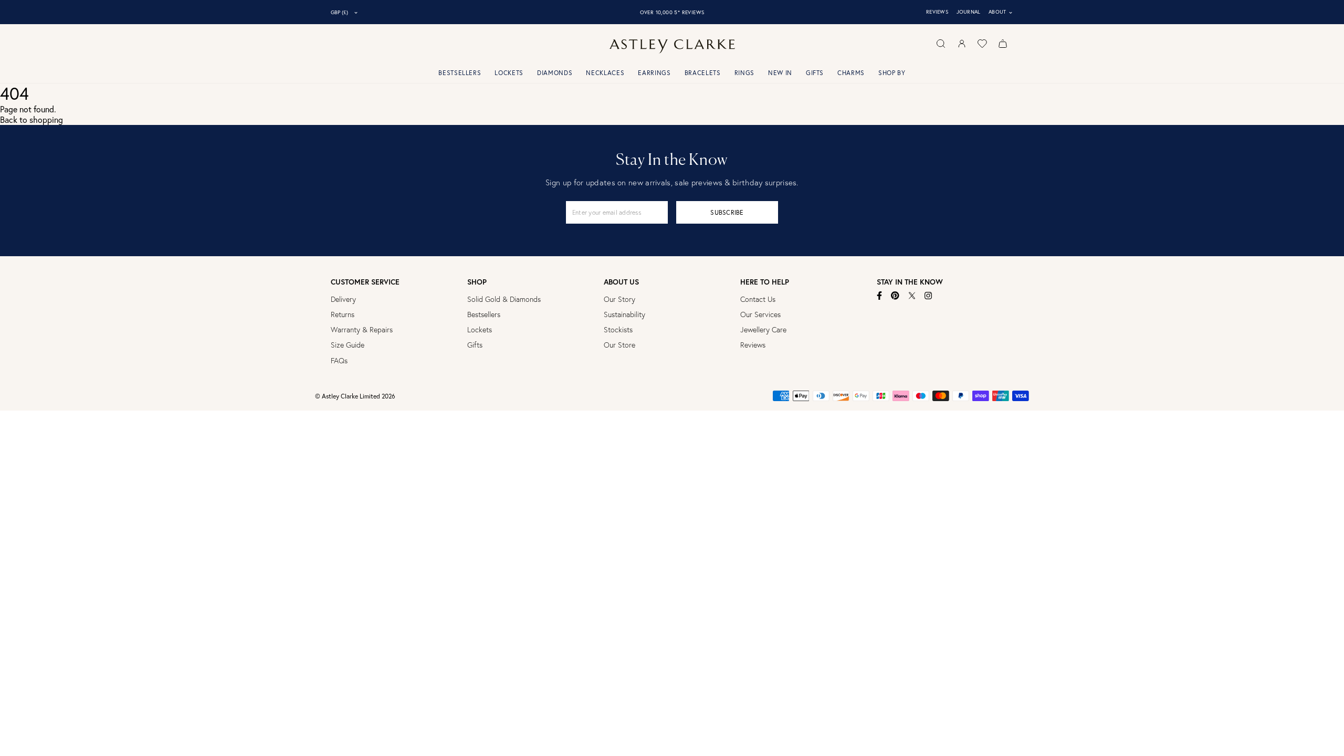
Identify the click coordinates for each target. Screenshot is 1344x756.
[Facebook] (880, 295)
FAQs (339, 360)
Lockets (509, 73)
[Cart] (1002, 43)
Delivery (343, 299)
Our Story (619, 299)
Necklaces (605, 73)
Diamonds (554, 73)
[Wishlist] (982, 43)
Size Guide (347, 345)
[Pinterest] (895, 295)
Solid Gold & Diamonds (504, 299)
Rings (744, 73)
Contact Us (757, 299)
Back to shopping (31, 119)
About (1001, 12)
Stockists (618, 329)
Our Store (619, 345)
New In (780, 73)
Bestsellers (459, 73)
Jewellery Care (763, 329)
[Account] (961, 43)
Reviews (937, 11)
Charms (851, 73)
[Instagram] (928, 295)
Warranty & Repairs (362, 329)
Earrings (654, 73)
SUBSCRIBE (726, 212)
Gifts (815, 73)
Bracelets (703, 73)
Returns (342, 314)
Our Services (760, 314)
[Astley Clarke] (672, 46)
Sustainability (624, 314)
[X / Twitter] (912, 295)
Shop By (892, 73)
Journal (969, 11)
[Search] (940, 43)
